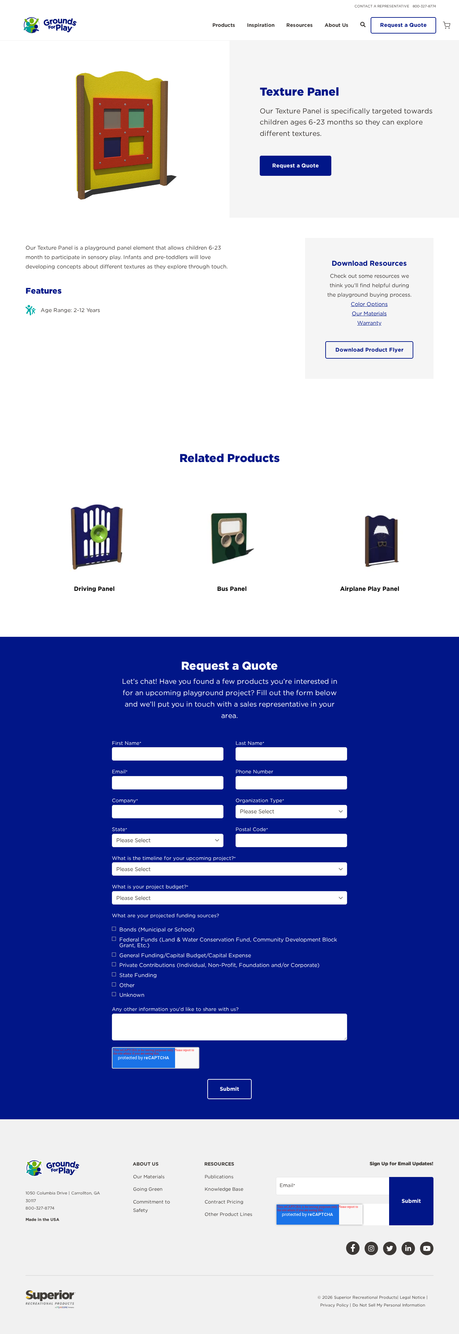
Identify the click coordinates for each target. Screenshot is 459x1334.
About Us (336, 25)
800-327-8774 (424, 6)
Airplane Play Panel (369, 588)
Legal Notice (412, 1297)
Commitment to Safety (151, 1206)
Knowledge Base (224, 1189)
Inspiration (261, 25)
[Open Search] (363, 24)
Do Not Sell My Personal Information (388, 1304)
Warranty (369, 323)
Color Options (369, 304)
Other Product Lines (228, 1214)
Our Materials (369, 313)
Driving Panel (94, 588)
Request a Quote (403, 25)
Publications (219, 1176)
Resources (299, 25)
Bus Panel (232, 588)
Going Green (148, 1189)
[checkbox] (229, 962)
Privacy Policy (335, 1304)
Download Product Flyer (369, 350)
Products (223, 25)
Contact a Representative (381, 6)
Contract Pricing (224, 1201)
